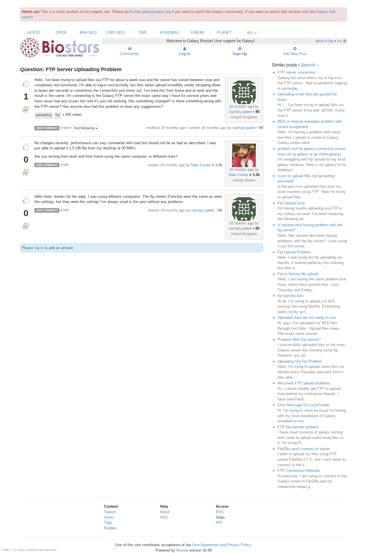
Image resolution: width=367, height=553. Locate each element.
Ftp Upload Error (291, 203)
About (165, 512)
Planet (224, 32)
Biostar (182, 550)
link (66, 128)
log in (38, 248)
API (219, 522)
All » (252, 32)
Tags (108, 522)
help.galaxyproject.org (152, 11)
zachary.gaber (240, 112)
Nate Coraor (238, 175)
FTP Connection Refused (298, 470)
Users (109, 517)
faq (330, 41)
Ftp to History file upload (298, 274)
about (320, 41)
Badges (110, 528)
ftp (57, 115)
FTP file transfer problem (298, 427)
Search (110, 512)
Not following (84, 128)
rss (340, 41)
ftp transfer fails (291, 296)
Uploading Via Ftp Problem (300, 361)
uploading (43, 115)
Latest (34, 32)
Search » (310, 64)
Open (61, 32)
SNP (143, 32)
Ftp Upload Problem (294, 252)
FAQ (163, 517)
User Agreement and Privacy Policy (221, 545)
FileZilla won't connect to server (304, 449)
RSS (220, 512)
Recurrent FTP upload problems (304, 383)
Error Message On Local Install (303, 405)
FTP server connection (296, 72)
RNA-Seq (88, 32)
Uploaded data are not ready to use (307, 317)
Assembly (170, 32)
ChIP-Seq (115, 32)
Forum (197, 32)
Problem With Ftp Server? (299, 339)
